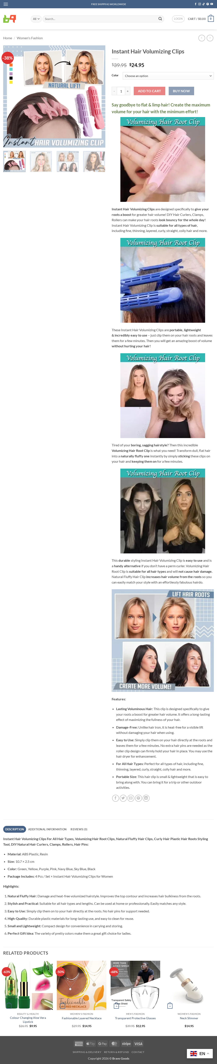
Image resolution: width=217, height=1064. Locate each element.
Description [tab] (14, 829)
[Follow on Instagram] (199, 4)
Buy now (181, 91)
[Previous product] (210, 38)
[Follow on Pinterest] (207, 4)
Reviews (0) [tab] (79, 829)
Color (115, 75)
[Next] (98, 96)
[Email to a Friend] (130, 798)
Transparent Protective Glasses (135, 1018)
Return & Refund (116, 1052)
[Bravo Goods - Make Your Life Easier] (13, 18)
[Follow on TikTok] (203, 4)
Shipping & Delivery (87, 1052)
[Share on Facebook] (115, 798)
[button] (5, 4)
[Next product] (201, 38)
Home (7, 38)
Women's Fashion (30, 38)
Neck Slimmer (189, 1018)
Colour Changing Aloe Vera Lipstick (28, 1020)
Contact (138, 1052)
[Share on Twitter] (123, 798)
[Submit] (160, 18)
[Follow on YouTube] (211, 4)
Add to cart (149, 91)
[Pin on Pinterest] (138, 798)
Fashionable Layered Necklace (82, 1018)
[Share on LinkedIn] (146, 798)
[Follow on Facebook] (195, 4)
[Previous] (10, 96)
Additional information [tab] (47, 829)
